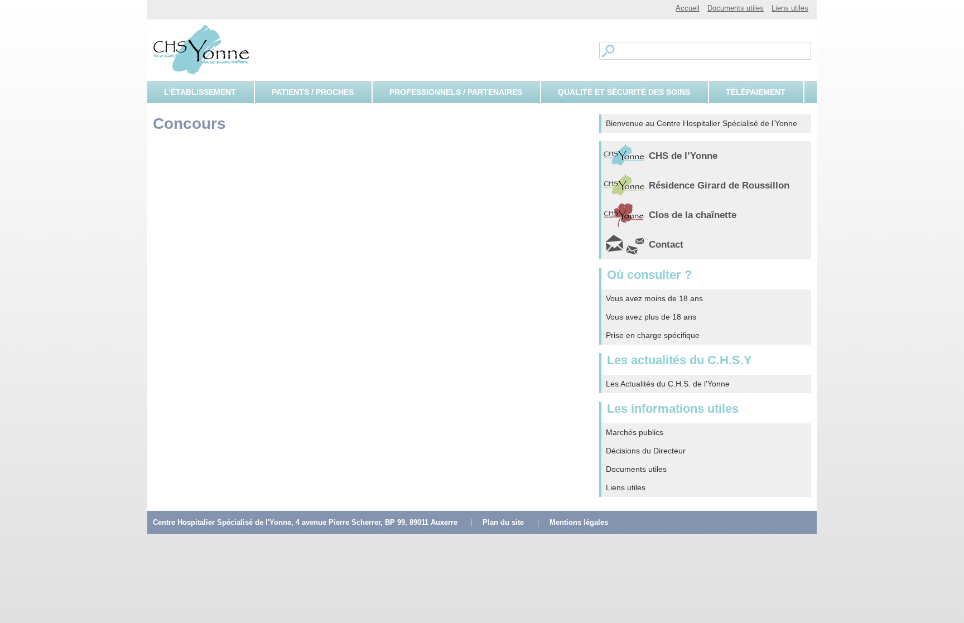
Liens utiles (790, 8)
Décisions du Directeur (646, 450)
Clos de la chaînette (692, 215)
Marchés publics (634, 432)
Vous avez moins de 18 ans (654, 298)
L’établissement (200, 92)
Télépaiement (755, 92)
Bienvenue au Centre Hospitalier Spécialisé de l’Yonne (701, 123)
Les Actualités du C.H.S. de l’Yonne (668, 383)
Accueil (688, 8)
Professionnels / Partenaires (455, 92)
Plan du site (503, 523)
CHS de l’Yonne (683, 156)
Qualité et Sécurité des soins (624, 92)
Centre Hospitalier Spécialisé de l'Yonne (199, 49)
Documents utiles (735, 8)
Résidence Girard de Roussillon (719, 185)
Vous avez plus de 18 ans (651, 316)
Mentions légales (579, 523)
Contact (666, 244)
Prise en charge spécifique (653, 335)
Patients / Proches (313, 92)
